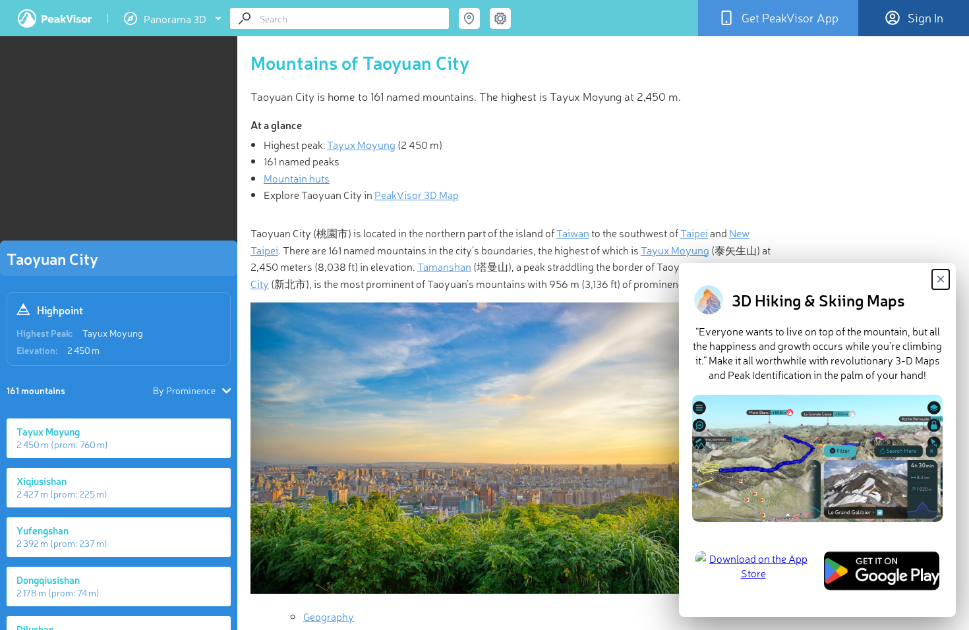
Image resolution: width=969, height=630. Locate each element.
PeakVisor (55, 18)
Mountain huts (297, 178)
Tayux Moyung (112, 333)
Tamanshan (444, 266)
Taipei (694, 232)
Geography (328, 616)
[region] (118, 142)
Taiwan (572, 232)
